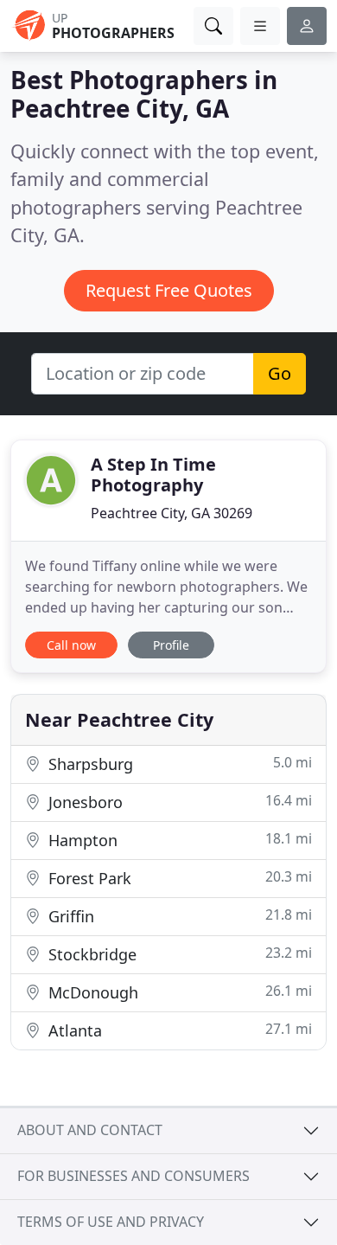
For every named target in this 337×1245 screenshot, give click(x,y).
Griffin (178, 916)
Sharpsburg (178, 763)
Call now (71, 645)
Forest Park (178, 878)
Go (279, 373)
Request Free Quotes (169, 290)
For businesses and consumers (133, 1175)
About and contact (89, 1129)
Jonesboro (178, 801)
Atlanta (178, 1030)
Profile (171, 645)
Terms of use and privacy (110, 1221)
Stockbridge (178, 954)
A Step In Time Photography (153, 474)
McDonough (178, 992)
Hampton (178, 839)
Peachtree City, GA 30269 (171, 513)
